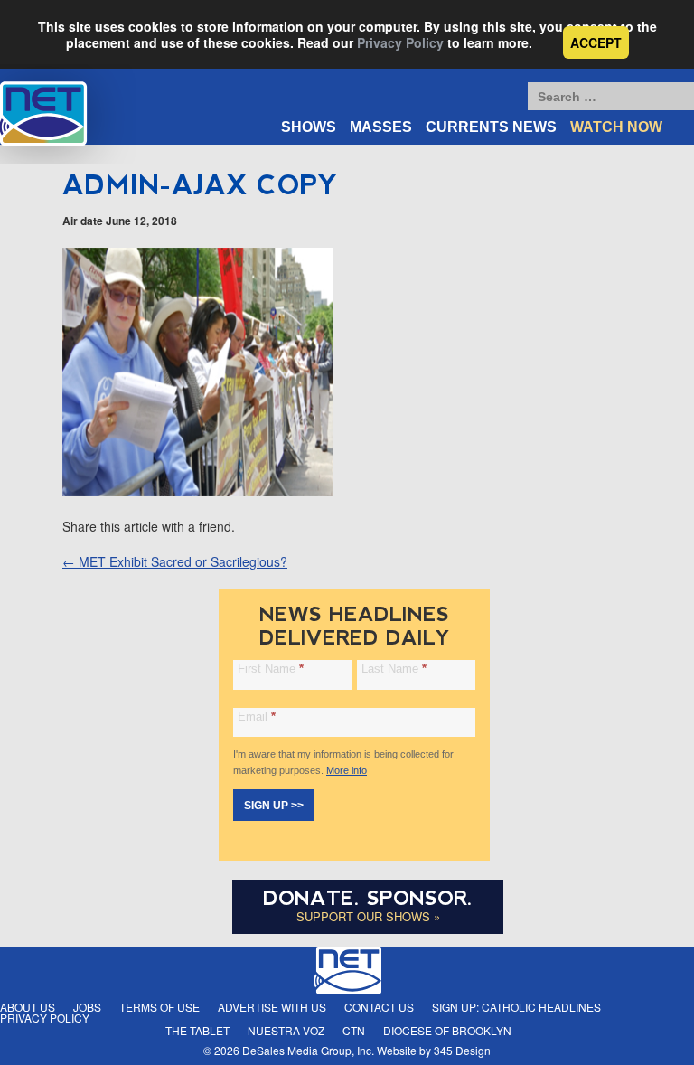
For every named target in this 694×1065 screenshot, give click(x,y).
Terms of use (159, 1006)
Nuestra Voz (286, 1030)
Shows (308, 127)
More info (346, 770)
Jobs (87, 1006)
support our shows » (368, 916)
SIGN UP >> (274, 805)
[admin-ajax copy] (197, 491)
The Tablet (197, 1030)
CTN (353, 1030)
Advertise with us (272, 1006)
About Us (27, 1006)
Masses (381, 127)
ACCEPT (596, 42)
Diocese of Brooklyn (447, 1030)
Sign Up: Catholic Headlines (516, 1006)
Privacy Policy (400, 42)
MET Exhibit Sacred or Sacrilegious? (174, 561)
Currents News (491, 127)
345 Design (462, 1050)
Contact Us (379, 1006)
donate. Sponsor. (368, 898)
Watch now (616, 127)
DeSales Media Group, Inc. (308, 1050)
